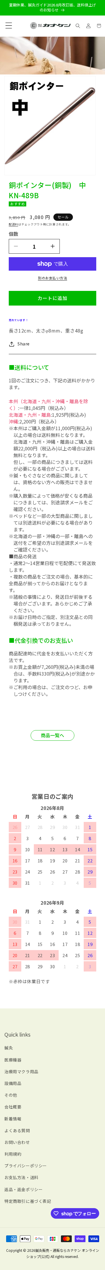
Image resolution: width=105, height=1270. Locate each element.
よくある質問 (17, 1130)
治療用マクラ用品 (21, 1071)
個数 (13, 233)
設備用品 (12, 1083)
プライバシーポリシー (25, 1166)
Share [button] (24, 344)
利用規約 (12, 1154)
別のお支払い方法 (52, 277)
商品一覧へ (52, 735)
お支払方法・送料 (21, 1177)
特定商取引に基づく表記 (27, 1201)
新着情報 (12, 1119)
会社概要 (12, 1107)
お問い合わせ (17, 1142)
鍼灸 (8, 1048)
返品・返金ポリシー (23, 1189)
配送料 (13, 224)
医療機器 (12, 1060)
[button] (7, 25)
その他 (10, 1095)
